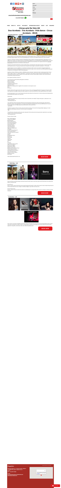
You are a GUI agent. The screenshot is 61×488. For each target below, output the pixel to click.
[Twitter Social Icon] (14, 4)
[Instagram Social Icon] (23, 4)
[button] (24, 25)
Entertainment (19, 11)
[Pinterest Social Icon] (21, 4)
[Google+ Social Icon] (16, 4)
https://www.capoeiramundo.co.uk (13, 156)
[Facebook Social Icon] (11, 4)
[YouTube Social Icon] (18, 4)
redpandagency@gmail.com (12, 475)
